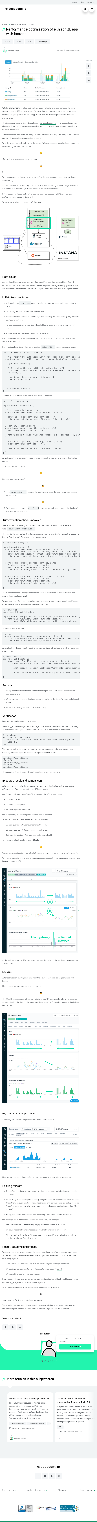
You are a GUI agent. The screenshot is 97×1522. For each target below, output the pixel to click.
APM (19, 42)
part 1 (59, 1269)
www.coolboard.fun (48, 123)
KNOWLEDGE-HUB (18, 25)
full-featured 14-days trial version (28, 1300)
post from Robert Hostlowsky (44, 135)
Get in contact (74, 1347)
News (82, 2)
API (29, 42)
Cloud (7, 42)
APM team (65, 1309)
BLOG (31, 25)
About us (74, 2)
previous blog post (26, 186)
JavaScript (42, 42)
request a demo (17, 1309)
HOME (4, 25)
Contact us (90, 2)
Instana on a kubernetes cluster (51, 1305)
